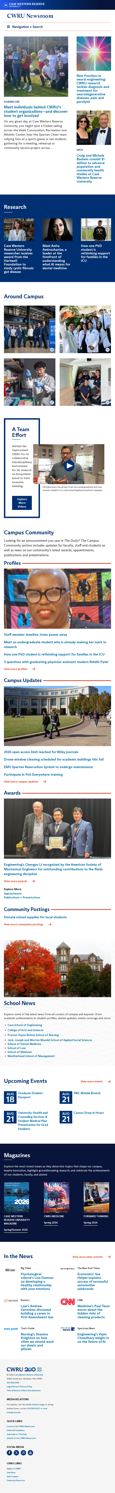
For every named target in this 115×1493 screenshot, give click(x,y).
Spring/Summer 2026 (16, 1229)
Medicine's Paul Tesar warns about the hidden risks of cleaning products (93, 1311)
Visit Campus (12, 1476)
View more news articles (88, 1257)
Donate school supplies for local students (35, 917)
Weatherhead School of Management (31, 1056)
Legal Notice (12, 1386)
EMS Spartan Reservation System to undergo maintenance (48, 767)
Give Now (11, 1472)
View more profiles (15, 669)
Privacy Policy (26, 1386)
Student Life (12, 101)
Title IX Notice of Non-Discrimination (24, 1390)
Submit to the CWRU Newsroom (21, 1438)
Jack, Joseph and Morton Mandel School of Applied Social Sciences (50, 1040)
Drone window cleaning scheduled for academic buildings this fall (54, 759)
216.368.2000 (13, 1382)
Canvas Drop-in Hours (89, 1113)
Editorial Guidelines (16, 1430)
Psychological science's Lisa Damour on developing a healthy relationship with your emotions (37, 1281)
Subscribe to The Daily (17, 1434)
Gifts (80, 149)
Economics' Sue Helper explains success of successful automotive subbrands (92, 1281)
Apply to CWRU (14, 1468)
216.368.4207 (33, 1408)
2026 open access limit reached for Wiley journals (41, 752)
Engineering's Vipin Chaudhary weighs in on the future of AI (93, 1338)
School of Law (17, 1048)
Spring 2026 (51, 1222)
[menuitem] (57, 1426)
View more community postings (23, 924)
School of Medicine (20, 1052)
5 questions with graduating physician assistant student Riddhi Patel (56, 662)
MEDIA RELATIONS (18, 1399)
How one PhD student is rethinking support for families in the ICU (54, 654)
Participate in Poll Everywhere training (33, 774)
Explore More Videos (22, 502)
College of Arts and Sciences (25, 1030)
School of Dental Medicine (24, 1044)
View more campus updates (21, 781)
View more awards (15, 881)
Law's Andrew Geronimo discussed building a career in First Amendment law (37, 1311)
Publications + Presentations (22, 897)
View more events (92, 1081)
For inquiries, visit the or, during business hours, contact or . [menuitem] (30, 1408)
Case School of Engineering (25, 1025)
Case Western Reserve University (28, 1375)
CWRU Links (14, 1463)
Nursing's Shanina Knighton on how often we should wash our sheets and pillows (37, 1341)
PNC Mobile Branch (87, 1093)
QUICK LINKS (14, 1421)
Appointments (13, 893)
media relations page (35, 1404)
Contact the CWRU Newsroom (21, 1426)
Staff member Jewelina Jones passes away (35, 634)
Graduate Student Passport (30, 1095)
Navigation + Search (24, 28)
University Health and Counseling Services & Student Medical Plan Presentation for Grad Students (33, 1121)
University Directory (16, 1480)
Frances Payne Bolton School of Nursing (33, 1035)
